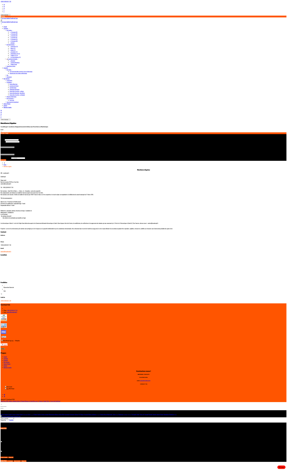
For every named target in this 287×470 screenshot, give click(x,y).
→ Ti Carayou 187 (13, 37)
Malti (63, 414)
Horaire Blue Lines (13, 84)
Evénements (9, 77)
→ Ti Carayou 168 (13, 34)
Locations (6, 28)
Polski (138, 414)
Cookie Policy (46, 401)
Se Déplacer (9, 82)
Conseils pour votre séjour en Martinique (18, 73)
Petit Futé (12, 100)
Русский (146, 414)
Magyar (82, 414)
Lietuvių (43, 414)
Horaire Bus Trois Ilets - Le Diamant (17, 95)
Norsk (105, 414)
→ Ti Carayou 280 (14, 41)
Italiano (18, 414)
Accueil (5, 27)
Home (5, 165)
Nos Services (7, 79)
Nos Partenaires (10, 98)
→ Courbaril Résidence (15, 62)
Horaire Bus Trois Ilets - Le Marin (17, 91)
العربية (32, 414)
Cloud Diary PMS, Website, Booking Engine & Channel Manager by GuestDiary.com (19, 401)
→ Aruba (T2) (12, 50)
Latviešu (47, 414)
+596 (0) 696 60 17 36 (6, 1)
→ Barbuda (12, 43)
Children (2, 151)
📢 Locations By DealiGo (12, 59)
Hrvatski (86, 414)
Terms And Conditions (55, 401)
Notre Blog (9, 70)
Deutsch (2, 414)
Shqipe (161, 414)
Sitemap (40, 401)
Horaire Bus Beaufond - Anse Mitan (17, 93)
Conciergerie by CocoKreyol (12, 102)
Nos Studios (9, 30)
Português (134, 414)
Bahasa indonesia (92, 414)
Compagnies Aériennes (14, 89)
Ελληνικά (25, 414)
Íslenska (102, 414)
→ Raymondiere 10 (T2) (15, 53)
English (6, 414)
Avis (7, 75)
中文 (175, 414)
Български (67, 414)
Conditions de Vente (11, 66)
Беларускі (72, 414)
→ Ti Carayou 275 (13, 39)
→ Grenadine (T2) (13, 52)
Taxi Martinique (13, 87)
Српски (158, 414)
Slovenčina (171, 414)
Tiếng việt (142, 414)
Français (14, 414)
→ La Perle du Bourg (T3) (15, 57)
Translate (11, 420)
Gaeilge (39, 414)
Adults (2, 143)
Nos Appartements (11, 44)
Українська (120, 414)
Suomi (35, 414)
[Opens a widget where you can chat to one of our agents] (281, 467)
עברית (98, 414)
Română (150, 414)
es (4, 8)
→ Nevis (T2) (12, 48)
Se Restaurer (9, 80)
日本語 (125, 414)
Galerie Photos (7, 104)
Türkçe (114, 414)
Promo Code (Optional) (6, 158)
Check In (2, 140)
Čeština (76, 414)
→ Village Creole (13, 64)
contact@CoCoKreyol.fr (145, 380)
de (4, 4)
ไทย (117, 414)
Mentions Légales (8, 107)
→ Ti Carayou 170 (13, 35)
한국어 (129, 414)
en (4, 6)
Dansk (21, 414)
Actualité (6, 68)
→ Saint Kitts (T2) (14, 46)
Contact (5, 105)
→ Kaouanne (12, 61)
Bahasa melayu (58, 414)
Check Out (3, 141)
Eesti (29, 414)
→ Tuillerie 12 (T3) (14, 55)
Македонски (52, 414)
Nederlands (109, 414)
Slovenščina (166, 414)
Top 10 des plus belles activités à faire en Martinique (21, 71)
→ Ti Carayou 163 (13, 32)
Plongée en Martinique (11, 96)
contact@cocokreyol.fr (6, 251)
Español (10, 414)
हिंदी (79, 414)
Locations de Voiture (14, 86)
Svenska (154, 414)
